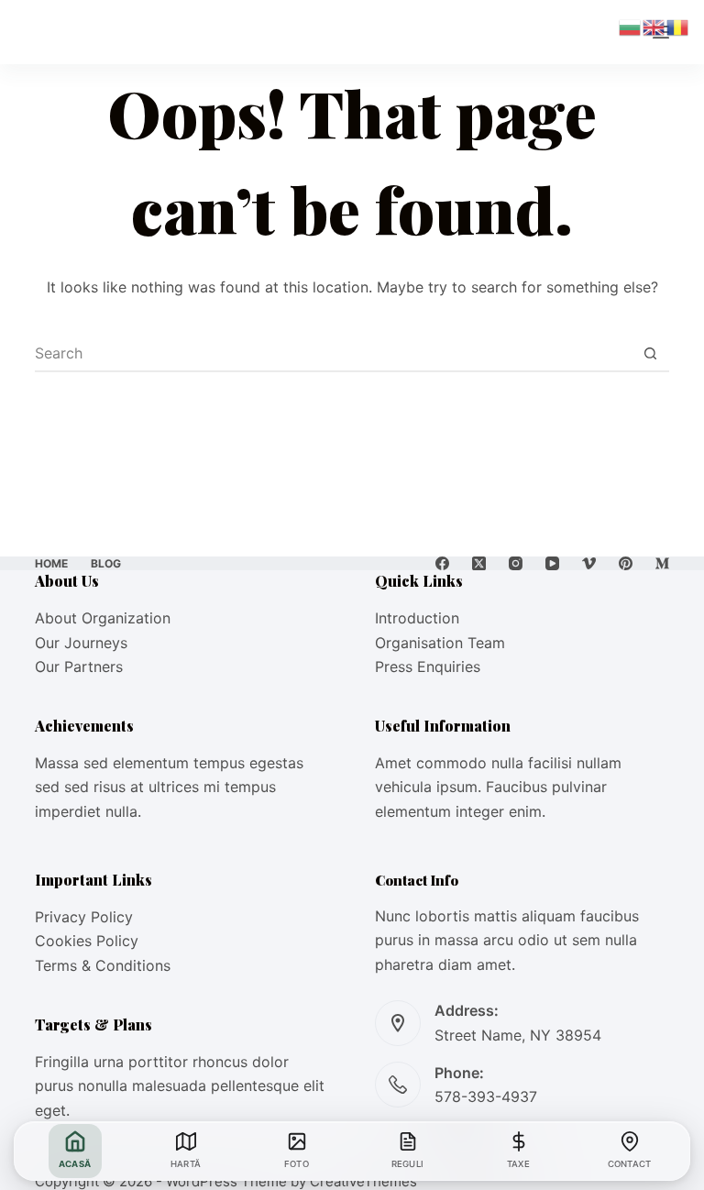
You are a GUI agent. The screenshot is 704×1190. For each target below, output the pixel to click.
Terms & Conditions (102, 965)
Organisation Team (440, 643)
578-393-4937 (485, 1096)
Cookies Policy (86, 940)
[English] (654, 26)
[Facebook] (442, 563)
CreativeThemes (363, 1181)
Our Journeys (81, 643)
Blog (106, 563)
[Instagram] (515, 563)
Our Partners (79, 666)
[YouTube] (552, 563)
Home (51, 563)
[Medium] (662, 563)
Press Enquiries (427, 666)
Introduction (417, 618)
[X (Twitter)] (479, 563)
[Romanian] (678, 26)
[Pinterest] (625, 563)
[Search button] (650, 353)
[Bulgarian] (631, 26)
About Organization (102, 618)
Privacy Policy (84, 917)
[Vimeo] (589, 563)
